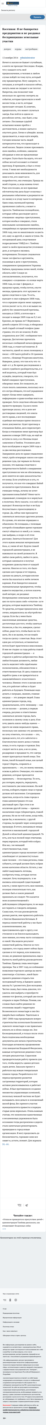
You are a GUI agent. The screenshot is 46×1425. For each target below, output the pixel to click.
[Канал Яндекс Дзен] (16, 1300)
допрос (7, 49)
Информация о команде (11, 1322)
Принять (37, 17)
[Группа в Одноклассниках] (10, 1300)
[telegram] (27, 1205)
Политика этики (8, 1327)
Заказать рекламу (8, 10)
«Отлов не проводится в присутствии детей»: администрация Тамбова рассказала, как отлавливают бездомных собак (23, 1224)
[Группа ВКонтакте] (5, 1300)
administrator (27, 57)
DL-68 (5, 1144)
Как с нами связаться (10, 1331)
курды (18, 49)
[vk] (20, 1205)
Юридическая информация (12, 1318)
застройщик (31, 49)
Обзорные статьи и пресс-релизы (14, 1335)
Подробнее (6, 1374)
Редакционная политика (11, 1313)
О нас (5, 1309)
